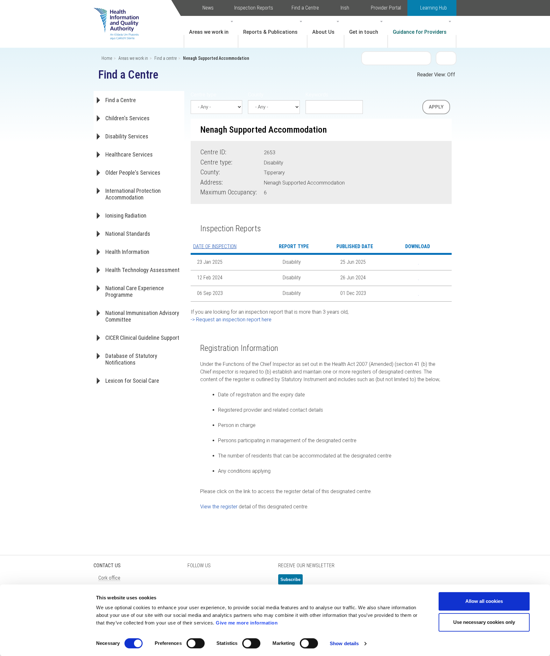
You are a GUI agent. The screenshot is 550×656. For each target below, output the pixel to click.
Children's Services (127, 118)
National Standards (127, 233)
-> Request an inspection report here (231, 320)
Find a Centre (305, 8)
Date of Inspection (214, 246)
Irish (345, 8)
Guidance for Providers (420, 32)
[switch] (196, 643)
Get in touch (363, 32)
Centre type (203, 95)
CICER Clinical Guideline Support (142, 337)
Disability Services (126, 136)
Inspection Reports (253, 8)
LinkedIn (227, 582)
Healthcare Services (129, 154)
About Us (323, 32)
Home (107, 58)
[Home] (119, 14)
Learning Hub (433, 8)
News (208, 8)
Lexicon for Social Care (132, 380)
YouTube (243, 582)
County (256, 95)
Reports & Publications (270, 32)
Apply (436, 107)
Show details (344, 643)
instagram (259, 582)
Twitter (195, 582)
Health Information (127, 251)
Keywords (317, 95)
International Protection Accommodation (133, 194)
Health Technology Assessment (142, 270)
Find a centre (165, 58)
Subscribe (290, 579)
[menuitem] (211, 32)
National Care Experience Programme (134, 291)
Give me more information (247, 622)
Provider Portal (386, 8)
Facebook (211, 582)
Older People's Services (132, 172)
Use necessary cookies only (484, 622)
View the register (218, 507)
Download (414, 262)
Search (446, 58)
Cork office (109, 578)
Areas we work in (209, 32)
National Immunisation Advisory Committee (142, 316)
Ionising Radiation (125, 215)
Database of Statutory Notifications (131, 359)
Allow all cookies (484, 601)
